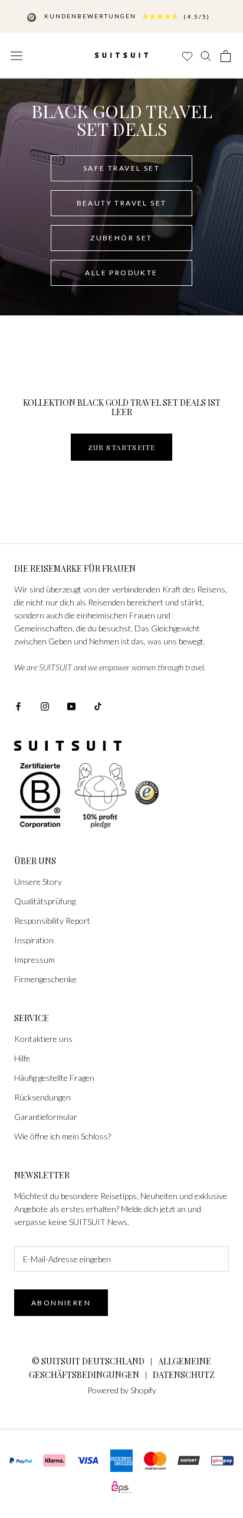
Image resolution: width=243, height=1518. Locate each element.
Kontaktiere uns (43, 1039)
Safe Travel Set (121, 168)
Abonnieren (61, 1302)
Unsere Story (38, 882)
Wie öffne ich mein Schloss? (62, 1136)
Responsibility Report (52, 921)
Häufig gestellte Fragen (54, 1078)
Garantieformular (45, 1117)
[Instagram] (45, 705)
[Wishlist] (186, 56)
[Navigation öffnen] (16, 55)
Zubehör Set (121, 237)
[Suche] (206, 56)
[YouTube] (71, 705)
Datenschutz (184, 1374)
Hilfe (22, 1058)
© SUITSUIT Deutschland (88, 1361)
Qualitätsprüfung (44, 901)
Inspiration (34, 940)
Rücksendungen (42, 1097)
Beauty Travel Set (122, 202)
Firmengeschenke (45, 979)
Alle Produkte (121, 272)
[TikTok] (98, 705)
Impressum (34, 960)
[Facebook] (18, 705)
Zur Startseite (122, 447)
